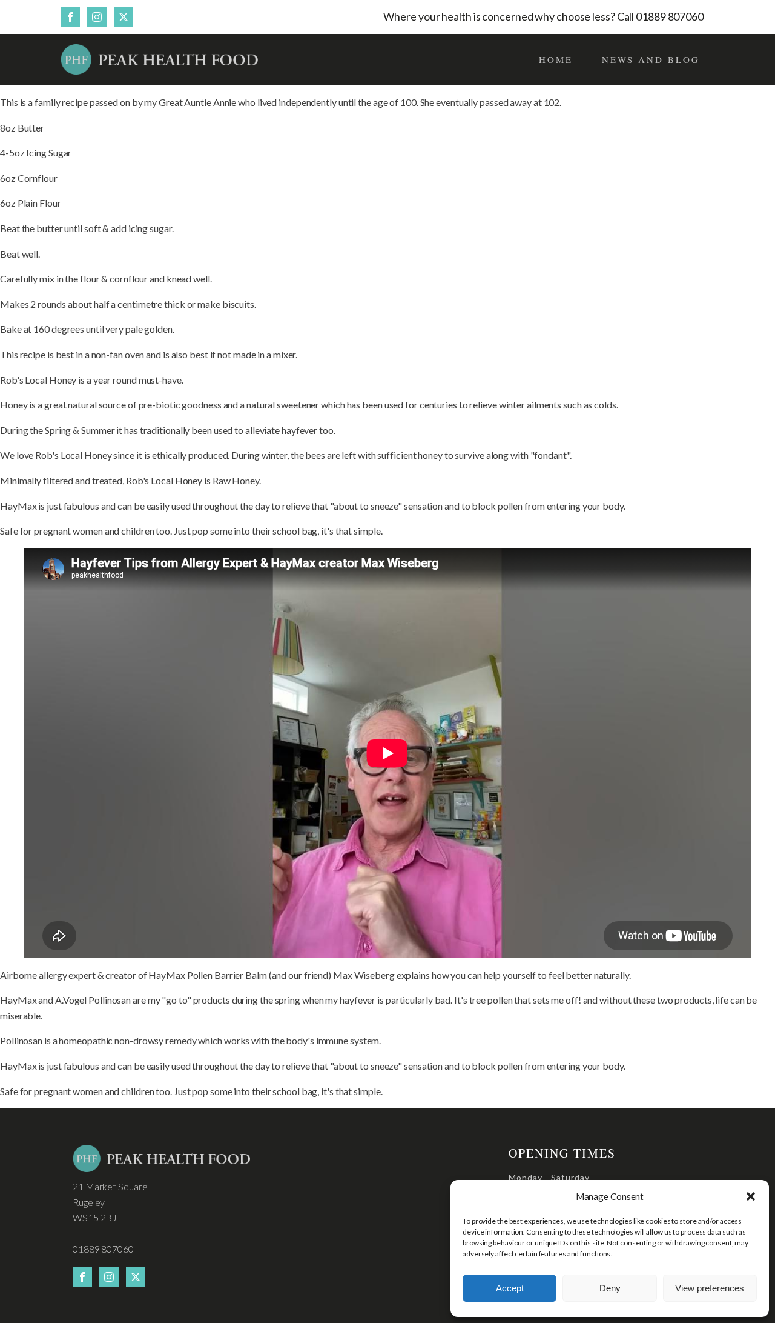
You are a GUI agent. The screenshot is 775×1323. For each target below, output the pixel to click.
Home (556, 59)
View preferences (709, 1288)
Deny (610, 1288)
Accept (510, 1288)
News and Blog (651, 59)
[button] (751, 1196)
